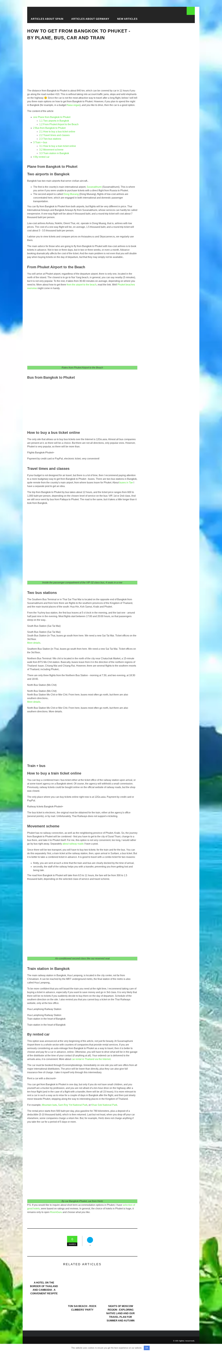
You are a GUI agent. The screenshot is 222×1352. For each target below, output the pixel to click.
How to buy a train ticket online (57, 146)
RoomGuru (56, 1212)
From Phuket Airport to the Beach (59, 124)
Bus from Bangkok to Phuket (49, 128)
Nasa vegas (73, 105)
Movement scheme (51, 149)
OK (146, 1348)
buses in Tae (126, 482)
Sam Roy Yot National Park (72, 1105)
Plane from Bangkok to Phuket (51, 117)
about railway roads (73, 843)
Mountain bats (49, 1105)
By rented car (41, 157)
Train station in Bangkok (54, 153)
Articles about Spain (47, 19)
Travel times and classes (54, 135)
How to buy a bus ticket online (57, 131)
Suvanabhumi (94, 187)
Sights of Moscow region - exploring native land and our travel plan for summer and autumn (120, 1313)
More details (33, 643)
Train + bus (40, 142)
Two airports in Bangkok (54, 120)
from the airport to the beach (82, 284)
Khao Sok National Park (104, 1105)
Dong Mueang (71, 194)
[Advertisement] (82, 67)
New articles (127, 19)
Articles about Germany (90, 19)
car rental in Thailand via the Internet (91, 1059)
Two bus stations (50, 139)
